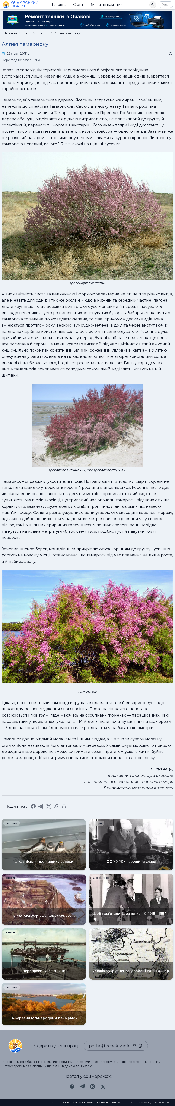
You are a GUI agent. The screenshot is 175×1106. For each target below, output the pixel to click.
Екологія (43, 33)
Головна (59, 5)
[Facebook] (33, 806)
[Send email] (134, 1046)
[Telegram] (41, 806)
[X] (48, 806)
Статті (78, 5)
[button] (152, 4)
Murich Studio (163, 1102)
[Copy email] (140, 1046)
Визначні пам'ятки (106, 5)
